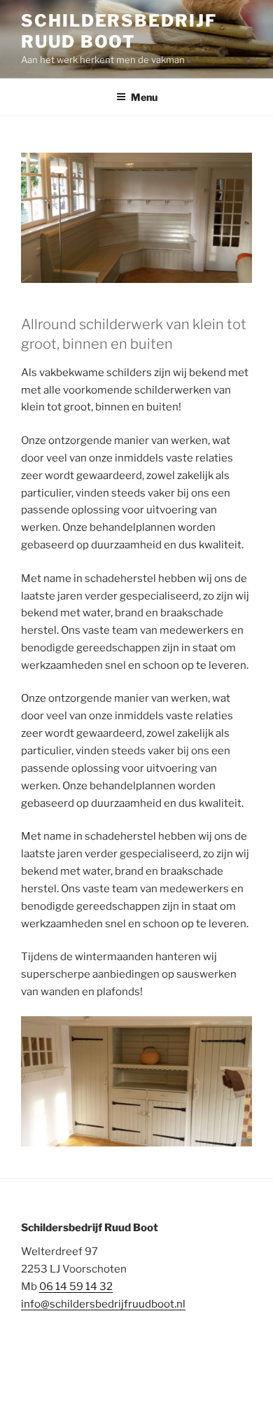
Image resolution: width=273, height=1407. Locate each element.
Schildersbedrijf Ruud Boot (119, 31)
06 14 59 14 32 (76, 1286)
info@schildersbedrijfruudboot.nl (103, 1304)
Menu (144, 97)
